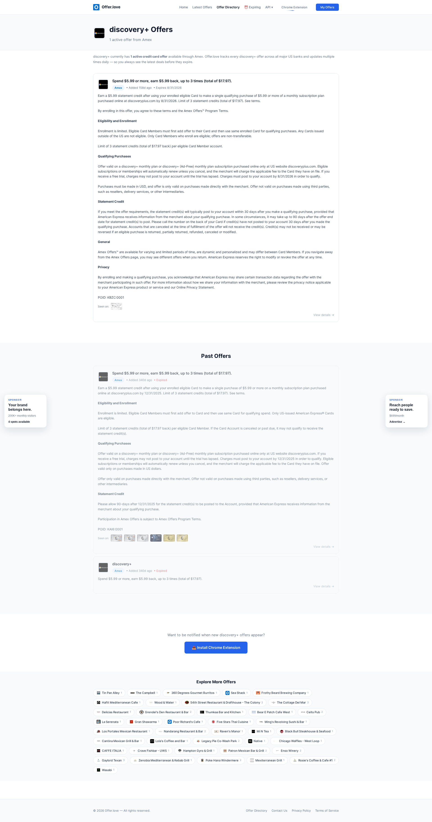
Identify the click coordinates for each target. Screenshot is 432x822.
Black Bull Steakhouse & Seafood (309, 731)
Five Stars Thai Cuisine (234, 722)
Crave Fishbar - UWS (153, 750)
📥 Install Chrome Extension (216, 647)
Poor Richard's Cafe (188, 722)
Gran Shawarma (147, 722)
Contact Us (279, 810)
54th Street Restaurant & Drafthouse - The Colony (226, 702)
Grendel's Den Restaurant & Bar (168, 712)
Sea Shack (239, 693)
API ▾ (269, 7)
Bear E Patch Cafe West (274, 712)
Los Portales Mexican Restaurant (126, 731)
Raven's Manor (231, 731)
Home (183, 7)
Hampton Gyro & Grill (198, 750)
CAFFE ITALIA (113, 750)
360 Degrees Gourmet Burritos (194, 693)
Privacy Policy (301, 810)
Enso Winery (291, 750)
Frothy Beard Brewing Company (284, 693)
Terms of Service (327, 810)
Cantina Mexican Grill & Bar (122, 741)
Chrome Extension (294, 7)
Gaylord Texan (113, 760)
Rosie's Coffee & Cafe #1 (316, 760)
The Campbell (147, 693)
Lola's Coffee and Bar (171, 741)
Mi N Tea (264, 731)
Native (259, 741)
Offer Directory (228, 7)
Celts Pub (314, 712)
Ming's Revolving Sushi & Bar (286, 722)
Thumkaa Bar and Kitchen (224, 712)
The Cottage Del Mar (293, 702)
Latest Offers (202, 7)
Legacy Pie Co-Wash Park (221, 741)
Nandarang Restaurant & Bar (185, 731)
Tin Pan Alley (112, 693)
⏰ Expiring (252, 7)
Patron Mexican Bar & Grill (247, 750)
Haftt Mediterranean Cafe (121, 702)
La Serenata (111, 722)
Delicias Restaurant (116, 712)
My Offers (327, 7)
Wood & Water (165, 702)
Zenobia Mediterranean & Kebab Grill (165, 760)
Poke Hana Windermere (223, 760)
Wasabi (108, 770)
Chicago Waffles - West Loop (300, 741)
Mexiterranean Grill (269, 760)
